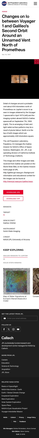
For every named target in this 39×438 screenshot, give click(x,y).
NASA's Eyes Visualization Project (14, 408)
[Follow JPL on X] (8, 329)
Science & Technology (10, 366)
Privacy (21, 417)
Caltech (13, 417)
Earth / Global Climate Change (13, 392)
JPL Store (5, 372)
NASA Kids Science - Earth (12, 389)
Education (6, 363)
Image (4, 11)
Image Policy (31, 417)
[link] (19, 79)
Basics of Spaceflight (10, 386)
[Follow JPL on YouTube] (18, 329)
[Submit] (4, 318)
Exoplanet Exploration (10, 396)
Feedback (22, 421)
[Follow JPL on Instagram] (13, 329)
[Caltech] (7, 337)
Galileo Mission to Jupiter (15, 256)
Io (4, 214)
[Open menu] (35, 3)
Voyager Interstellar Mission (12, 411)
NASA (5, 417)
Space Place (6, 405)
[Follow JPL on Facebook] (4, 329)
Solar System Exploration (11, 402)
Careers (5, 360)
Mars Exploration (8, 399)
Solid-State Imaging (12, 263)
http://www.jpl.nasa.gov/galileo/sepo (18, 181)
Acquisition (6, 369)
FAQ (14, 421)
